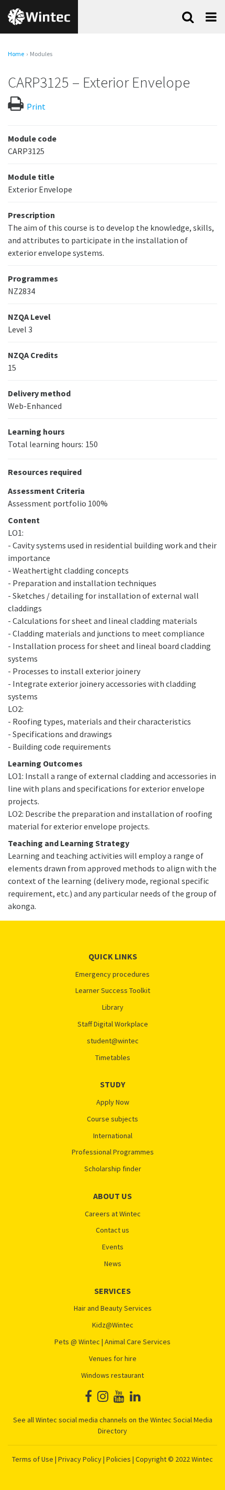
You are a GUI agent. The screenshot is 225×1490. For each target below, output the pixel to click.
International (112, 1135)
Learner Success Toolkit (112, 990)
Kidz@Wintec (112, 1325)
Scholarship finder (112, 1168)
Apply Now (112, 1102)
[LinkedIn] (135, 1396)
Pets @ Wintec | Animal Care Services (112, 1341)
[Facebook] (88, 1396)
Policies (118, 1459)
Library (112, 1007)
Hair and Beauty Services (113, 1308)
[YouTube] (119, 1396)
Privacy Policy (80, 1459)
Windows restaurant (112, 1375)
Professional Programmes (113, 1152)
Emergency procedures (112, 974)
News (112, 1263)
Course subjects (112, 1119)
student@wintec (113, 1040)
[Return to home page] (39, 16)
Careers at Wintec (113, 1214)
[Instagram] (102, 1396)
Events (112, 1247)
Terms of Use (32, 1459)
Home (16, 54)
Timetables (112, 1057)
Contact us (112, 1230)
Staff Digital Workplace (112, 1024)
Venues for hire (113, 1358)
